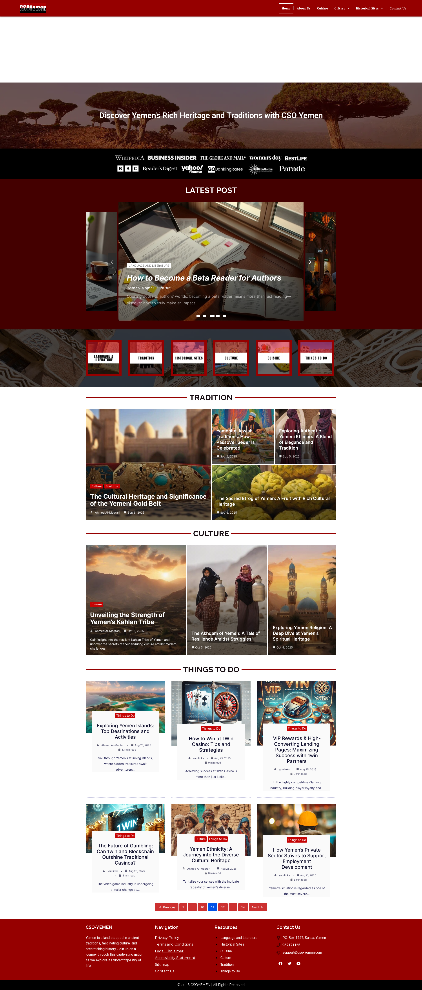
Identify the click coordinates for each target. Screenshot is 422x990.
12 (223, 907)
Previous (169, 907)
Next (255, 907)
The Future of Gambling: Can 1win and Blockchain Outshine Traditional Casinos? (125, 854)
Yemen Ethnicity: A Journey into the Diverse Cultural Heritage (211, 854)
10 (202, 907)
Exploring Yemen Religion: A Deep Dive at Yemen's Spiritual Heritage (302, 633)
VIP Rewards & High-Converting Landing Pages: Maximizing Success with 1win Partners (297, 749)
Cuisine (322, 8)
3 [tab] (211, 316)
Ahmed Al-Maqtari (140, 288)
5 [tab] (224, 316)
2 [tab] (204, 316)
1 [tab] (198, 316)
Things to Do (125, 715)
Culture (339, 8)
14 (243, 907)
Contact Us (397, 8)
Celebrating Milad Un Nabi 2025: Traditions (206, 278)
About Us (304, 8)
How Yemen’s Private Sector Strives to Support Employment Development (297, 858)
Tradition (136, 265)
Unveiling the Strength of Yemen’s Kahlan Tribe (127, 618)
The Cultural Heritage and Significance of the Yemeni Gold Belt (148, 500)
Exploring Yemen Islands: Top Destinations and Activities (125, 731)
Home (286, 8)
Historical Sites (367, 8)
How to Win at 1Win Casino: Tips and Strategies (211, 744)
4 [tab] (218, 316)
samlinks (198, 758)
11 (212, 907)
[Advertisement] (211, 49)
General (319, 265)
